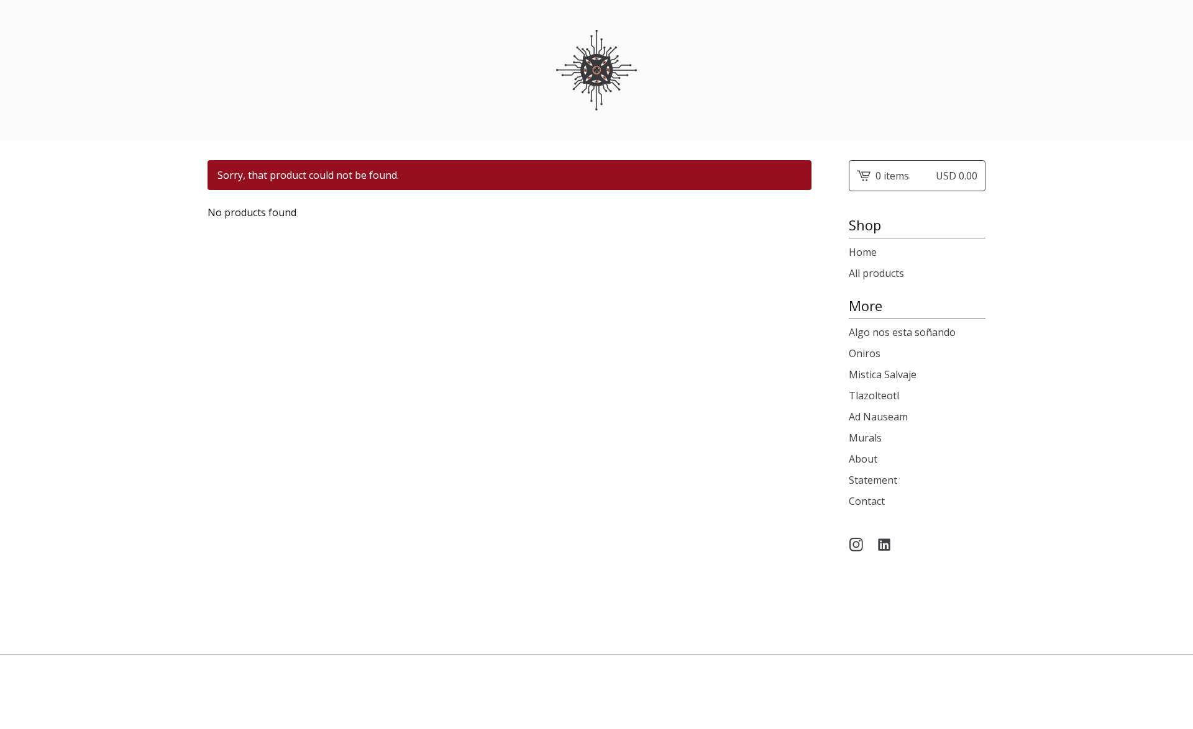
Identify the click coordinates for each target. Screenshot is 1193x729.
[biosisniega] (596, 70)
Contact (867, 501)
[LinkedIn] (884, 544)
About (863, 459)
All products (876, 273)
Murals (865, 438)
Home (863, 252)
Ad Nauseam (878, 416)
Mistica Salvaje (882, 374)
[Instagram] (856, 544)
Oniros (864, 353)
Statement (873, 480)
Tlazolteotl (874, 395)
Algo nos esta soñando (902, 332)
